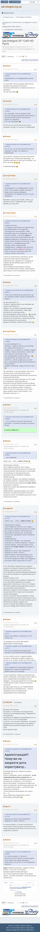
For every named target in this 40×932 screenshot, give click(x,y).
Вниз (3, 56)
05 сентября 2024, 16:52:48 (10, 744)
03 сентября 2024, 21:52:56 (10, 104)
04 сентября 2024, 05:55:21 (10, 179)
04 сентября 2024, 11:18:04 (10, 285)
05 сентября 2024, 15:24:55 (10, 705)
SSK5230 (8, 702)
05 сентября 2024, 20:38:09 (10, 809)
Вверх (4, 903)
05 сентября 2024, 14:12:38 (10, 622)
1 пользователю (7, 275)
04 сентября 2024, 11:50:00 (10, 334)
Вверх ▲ (29, 925)
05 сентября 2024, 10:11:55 (10, 444)
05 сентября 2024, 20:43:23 (12, 843)
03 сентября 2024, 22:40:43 (10, 139)
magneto (9, 508)
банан (8, 66)
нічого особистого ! (12, 430)
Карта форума (30, 927)
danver (18, 26)
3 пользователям (8, 734)
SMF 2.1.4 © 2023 (11, 927)
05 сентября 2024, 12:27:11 (10, 511)
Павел (13, 26)
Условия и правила (20, 925)
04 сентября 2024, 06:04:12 (10, 216)
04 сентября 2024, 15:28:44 (10, 408)
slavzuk (8, 101)
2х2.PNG (19, 892)
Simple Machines (20, 927)
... (18, 56)
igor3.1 (8, 806)
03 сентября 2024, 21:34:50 (10, 69)
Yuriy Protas (10, 175)
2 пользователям (8, 612)
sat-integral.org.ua (11, 6)
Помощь (10, 925)
